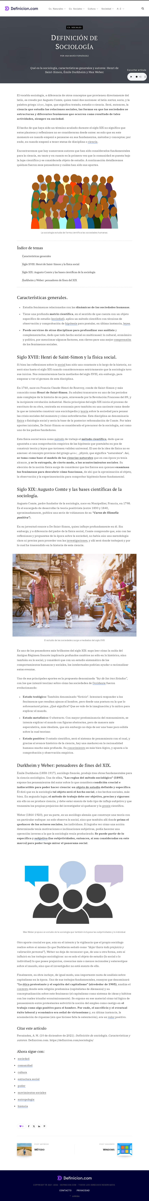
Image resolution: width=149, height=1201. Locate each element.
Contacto (65, 1190)
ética (26, 984)
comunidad (25, 1065)
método (59, 439)
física (20, 420)
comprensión (122, 339)
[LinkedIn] (39, 1126)
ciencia (92, 141)
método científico (94, 439)
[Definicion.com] (21, 8)
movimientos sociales (32, 1092)
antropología (26, 1099)
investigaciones (77, 540)
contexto (22, 989)
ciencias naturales (80, 457)
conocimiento (76, 748)
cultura (22, 1072)
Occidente (99, 683)
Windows (109, 1149)
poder (21, 1085)
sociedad (58, 318)
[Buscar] (143, 8)
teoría (84, 411)
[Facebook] (28, 1126)
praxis (106, 805)
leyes (126, 323)
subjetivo (41, 838)
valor (111, 1017)
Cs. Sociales (74, 27)
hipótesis (71, 323)
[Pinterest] (44, 1126)
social (61, 364)
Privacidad (83, 1190)
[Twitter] (34, 1126)
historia (23, 1106)
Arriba (76, 1196)
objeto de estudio (88, 787)
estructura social (29, 1079)
